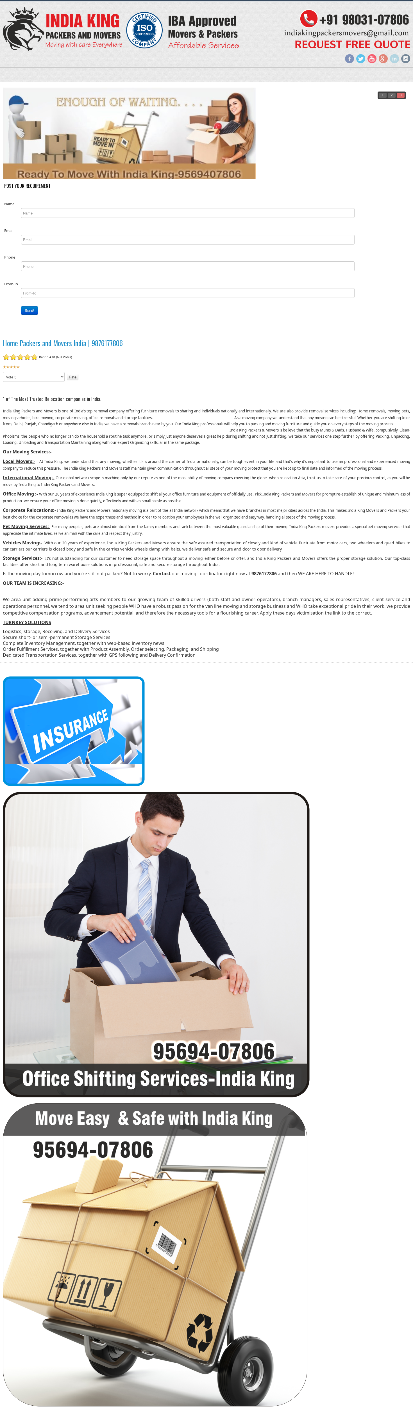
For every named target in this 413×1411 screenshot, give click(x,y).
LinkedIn (394, 58)
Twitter (360, 58)
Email (8, 230)
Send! (29, 310)
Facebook (349, 58)
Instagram (405, 58)
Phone (9, 256)
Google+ (383, 58)
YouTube (371, 58)
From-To (11, 283)
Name (9, 203)
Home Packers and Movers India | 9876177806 (63, 342)
